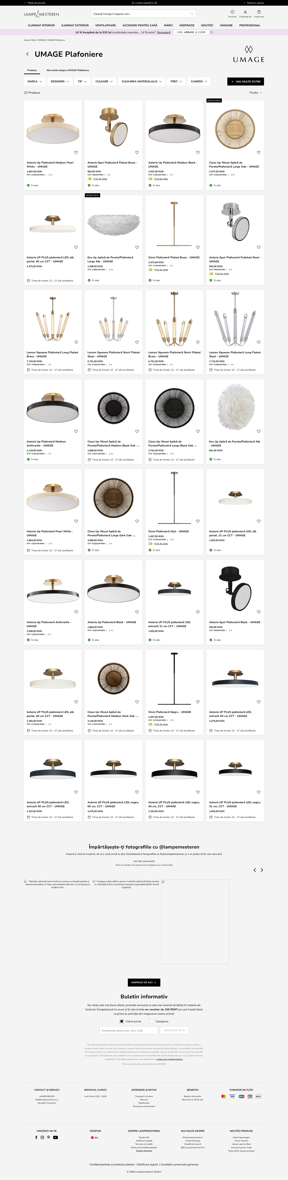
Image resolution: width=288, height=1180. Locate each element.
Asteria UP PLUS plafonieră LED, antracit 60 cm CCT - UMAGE (230, 714)
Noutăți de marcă (192, 1144)
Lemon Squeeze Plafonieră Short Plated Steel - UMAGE (114, 354)
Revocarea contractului (144, 1106)
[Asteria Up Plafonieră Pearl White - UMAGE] (53, 512)
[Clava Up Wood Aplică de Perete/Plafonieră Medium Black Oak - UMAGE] (113, 421)
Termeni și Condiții (144, 1144)
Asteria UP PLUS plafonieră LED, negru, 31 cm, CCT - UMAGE (235, 804)
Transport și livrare (144, 1096)
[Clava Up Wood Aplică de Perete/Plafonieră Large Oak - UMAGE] (235, 145)
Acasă (27, 40)
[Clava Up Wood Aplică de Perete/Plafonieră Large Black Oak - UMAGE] (174, 421)
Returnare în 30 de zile (192, 1099)
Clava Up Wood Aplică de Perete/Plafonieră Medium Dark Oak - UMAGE (112, 714)
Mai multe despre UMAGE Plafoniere (68, 70)
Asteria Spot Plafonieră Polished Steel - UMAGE (235, 259)
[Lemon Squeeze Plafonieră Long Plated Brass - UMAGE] (53, 332)
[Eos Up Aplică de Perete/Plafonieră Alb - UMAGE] (235, 421)
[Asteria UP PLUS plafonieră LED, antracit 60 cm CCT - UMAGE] (235, 692)
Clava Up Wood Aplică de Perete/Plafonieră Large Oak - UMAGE (234, 164)
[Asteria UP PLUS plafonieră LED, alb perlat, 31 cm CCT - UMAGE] (235, 512)
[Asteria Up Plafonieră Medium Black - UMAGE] (174, 145)
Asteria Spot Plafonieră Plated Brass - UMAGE (112, 164)
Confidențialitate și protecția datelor (112, 1164)
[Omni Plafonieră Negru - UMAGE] (174, 692)
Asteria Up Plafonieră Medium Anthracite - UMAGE (46, 443)
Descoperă (163, 32)
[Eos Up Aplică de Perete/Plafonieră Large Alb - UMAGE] (113, 240)
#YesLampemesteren (193, 1137)
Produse (32, 70)
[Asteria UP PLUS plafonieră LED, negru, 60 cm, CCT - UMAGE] (113, 780)
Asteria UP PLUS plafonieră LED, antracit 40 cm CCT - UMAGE (48, 804)
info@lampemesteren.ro (46, 1099)
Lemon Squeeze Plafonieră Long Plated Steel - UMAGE (234, 354)
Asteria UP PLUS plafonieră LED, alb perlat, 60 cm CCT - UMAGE (50, 259)
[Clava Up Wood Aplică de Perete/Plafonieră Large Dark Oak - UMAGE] (113, 512)
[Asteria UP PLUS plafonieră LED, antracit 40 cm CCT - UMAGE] (53, 780)
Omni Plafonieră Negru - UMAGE (169, 712)
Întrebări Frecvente (47, 1102)
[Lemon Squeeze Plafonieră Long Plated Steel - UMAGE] (235, 332)
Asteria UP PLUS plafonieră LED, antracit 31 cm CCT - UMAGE (169, 624)
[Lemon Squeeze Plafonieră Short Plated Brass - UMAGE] (174, 332)
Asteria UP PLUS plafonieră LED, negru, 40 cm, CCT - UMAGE (174, 804)
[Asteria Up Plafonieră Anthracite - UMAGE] (53, 602)
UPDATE (191, 32)
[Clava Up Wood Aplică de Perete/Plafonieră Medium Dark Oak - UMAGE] (113, 692)
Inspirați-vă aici (142, 982)
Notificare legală (144, 1140)
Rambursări (144, 1102)
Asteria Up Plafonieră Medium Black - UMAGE (172, 164)
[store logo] (41, 14)
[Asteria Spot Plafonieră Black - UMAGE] (235, 602)
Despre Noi (144, 1137)
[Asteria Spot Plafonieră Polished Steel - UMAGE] (235, 240)
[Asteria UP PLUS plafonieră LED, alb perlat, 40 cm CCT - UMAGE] (53, 692)
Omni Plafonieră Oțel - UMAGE (168, 531)
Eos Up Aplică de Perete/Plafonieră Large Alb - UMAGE (110, 259)
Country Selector (144, 1150)
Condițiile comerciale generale (179, 1164)
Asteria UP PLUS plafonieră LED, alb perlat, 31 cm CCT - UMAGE (232, 533)
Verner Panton (241, 1140)
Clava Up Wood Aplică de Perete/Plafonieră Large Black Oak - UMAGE (171, 443)
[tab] (34, 81)
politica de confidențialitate (170, 1059)
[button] (76, 152)
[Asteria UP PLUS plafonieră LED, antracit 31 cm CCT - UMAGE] (174, 602)
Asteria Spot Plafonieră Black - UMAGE (234, 622)
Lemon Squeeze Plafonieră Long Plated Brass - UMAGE (52, 354)
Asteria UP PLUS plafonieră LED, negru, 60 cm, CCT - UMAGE (113, 804)
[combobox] (143, 13)
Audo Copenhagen (241, 1137)
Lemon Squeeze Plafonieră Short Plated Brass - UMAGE (174, 354)
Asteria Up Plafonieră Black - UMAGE (112, 622)
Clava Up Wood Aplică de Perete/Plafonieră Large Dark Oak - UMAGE (111, 533)
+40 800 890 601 (46, 1096)
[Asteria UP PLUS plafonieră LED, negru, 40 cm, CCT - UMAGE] (174, 780)
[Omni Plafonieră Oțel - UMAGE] (174, 512)
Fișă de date (100, 178)
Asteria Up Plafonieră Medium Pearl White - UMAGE (50, 164)
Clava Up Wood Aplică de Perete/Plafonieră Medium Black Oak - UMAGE (112, 443)
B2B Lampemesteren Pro (193, 1147)
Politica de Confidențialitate (144, 1147)
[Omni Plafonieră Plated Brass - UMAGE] (174, 240)
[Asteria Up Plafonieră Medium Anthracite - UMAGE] (53, 421)
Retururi (144, 1099)
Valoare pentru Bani (241, 1144)
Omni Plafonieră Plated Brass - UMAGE (174, 257)
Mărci (34, 40)
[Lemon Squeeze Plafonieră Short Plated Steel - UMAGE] (113, 332)
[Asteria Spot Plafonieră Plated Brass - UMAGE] (113, 145)
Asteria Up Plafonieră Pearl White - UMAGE (50, 533)
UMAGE (42, 40)
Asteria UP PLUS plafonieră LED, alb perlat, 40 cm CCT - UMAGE (50, 714)
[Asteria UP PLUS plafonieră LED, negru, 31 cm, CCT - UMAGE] (235, 780)
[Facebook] (36, 1137)
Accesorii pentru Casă (241, 1147)
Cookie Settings (192, 1140)
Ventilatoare (105, 25)
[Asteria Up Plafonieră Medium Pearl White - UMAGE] (53, 145)
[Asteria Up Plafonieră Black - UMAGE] (113, 602)
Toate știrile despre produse (241, 1150)
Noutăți (207, 25)
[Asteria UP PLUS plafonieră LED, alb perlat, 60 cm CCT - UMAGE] (53, 240)
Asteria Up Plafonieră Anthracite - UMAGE (49, 624)
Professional (249, 25)
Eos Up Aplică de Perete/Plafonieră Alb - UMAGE (234, 443)
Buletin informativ (192, 1096)
